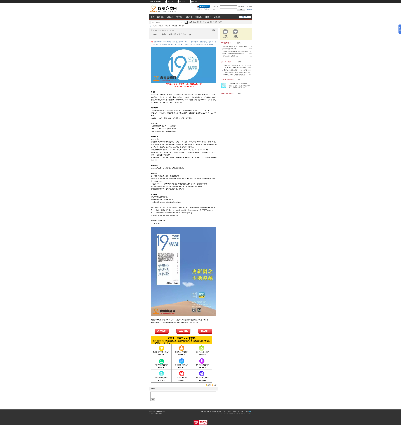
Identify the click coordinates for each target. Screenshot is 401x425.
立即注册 (249, 9)
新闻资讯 (208, 17)
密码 (214, 9)
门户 (154, 26)
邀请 (208, 385)
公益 (208, 22)
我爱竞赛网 (150, 25)
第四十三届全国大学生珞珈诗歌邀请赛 (233, 53)
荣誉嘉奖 (217, 17)
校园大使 (189, 17)
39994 (249, 65)
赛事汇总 (198, 17)
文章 (180, 22)
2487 (249, 72)
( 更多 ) (239, 43)
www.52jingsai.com (172, 215)
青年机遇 (179, 17)
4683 (249, 67)
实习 (215, 22)
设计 (201, 22)
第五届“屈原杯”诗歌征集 (229, 49)
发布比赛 (170, 1)
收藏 (215, 385)
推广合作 (182, 1)
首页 (152, 17)
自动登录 (241, 6)
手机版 (224, 411)
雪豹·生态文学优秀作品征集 (230, 56)
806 (250, 75)
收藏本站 (158, 1)
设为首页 (152, 1)
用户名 (214, 6)
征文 (198, 22)
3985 (249, 70)
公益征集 (170, 17)
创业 (194, 22)
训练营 (220, 22)
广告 (204, 22)
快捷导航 (244, 17)
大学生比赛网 (159, 413)
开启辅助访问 (238, 1)
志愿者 (212, 22)
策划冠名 (194, 1)
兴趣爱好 (167, 26)
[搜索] (187, 22)
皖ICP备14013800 (243, 411)
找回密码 (249, 6)
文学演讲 (174, 26)
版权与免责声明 (211, 411)
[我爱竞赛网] (162, 13)
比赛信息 (160, 17)
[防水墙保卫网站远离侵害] (250, 411)
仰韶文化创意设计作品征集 (238, 83)
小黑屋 (229, 411)
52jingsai (235, 411)
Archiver (219, 411)
